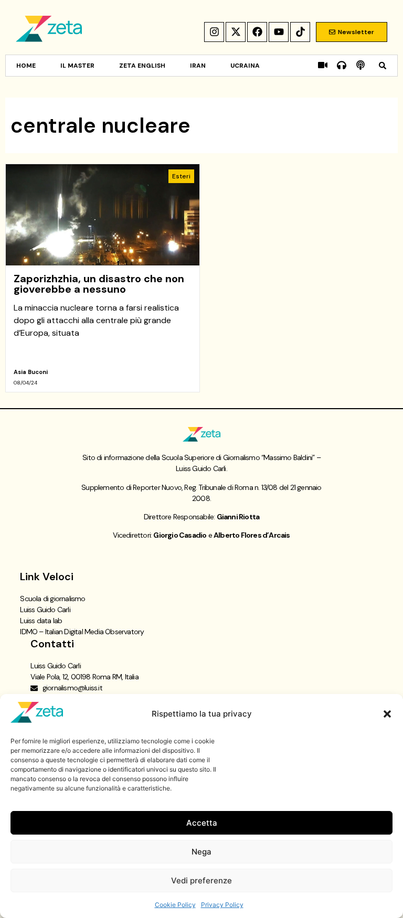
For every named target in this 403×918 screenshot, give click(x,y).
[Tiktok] (300, 32)
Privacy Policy (222, 905)
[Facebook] (257, 32)
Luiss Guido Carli (45, 609)
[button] (387, 714)
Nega (201, 852)
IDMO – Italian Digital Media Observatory (82, 631)
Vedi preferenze (201, 880)
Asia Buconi (31, 372)
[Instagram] (214, 32)
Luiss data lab (41, 620)
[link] (102, 278)
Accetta (201, 823)
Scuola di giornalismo (52, 598)
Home (26, 65)
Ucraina (245, 65)
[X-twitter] (236, 32)
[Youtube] (279, 32)
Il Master (77, 65)
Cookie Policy (175, 905)
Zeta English (142, 65)
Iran (198, 65)
